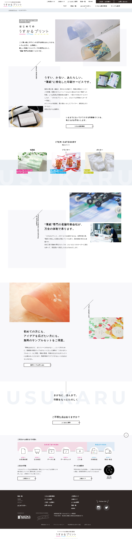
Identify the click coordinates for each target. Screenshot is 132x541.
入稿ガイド (61, 1)
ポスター (20, 502)
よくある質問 (75, 502)
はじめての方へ (86, 6)
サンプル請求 (115, 6)
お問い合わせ (123, 1)
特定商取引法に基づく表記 (74, 524)
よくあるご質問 (72, 1)
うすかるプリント (13, 10)
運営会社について (45, 524)
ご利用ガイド (51, 1)
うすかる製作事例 (101, 6)
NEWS (91, 1)
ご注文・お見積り (105, 1)
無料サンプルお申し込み (37, 365)
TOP (65, 6)
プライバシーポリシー (58, 524)
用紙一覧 (83, 1)
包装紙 (19, 499)
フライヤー (20, 500)
